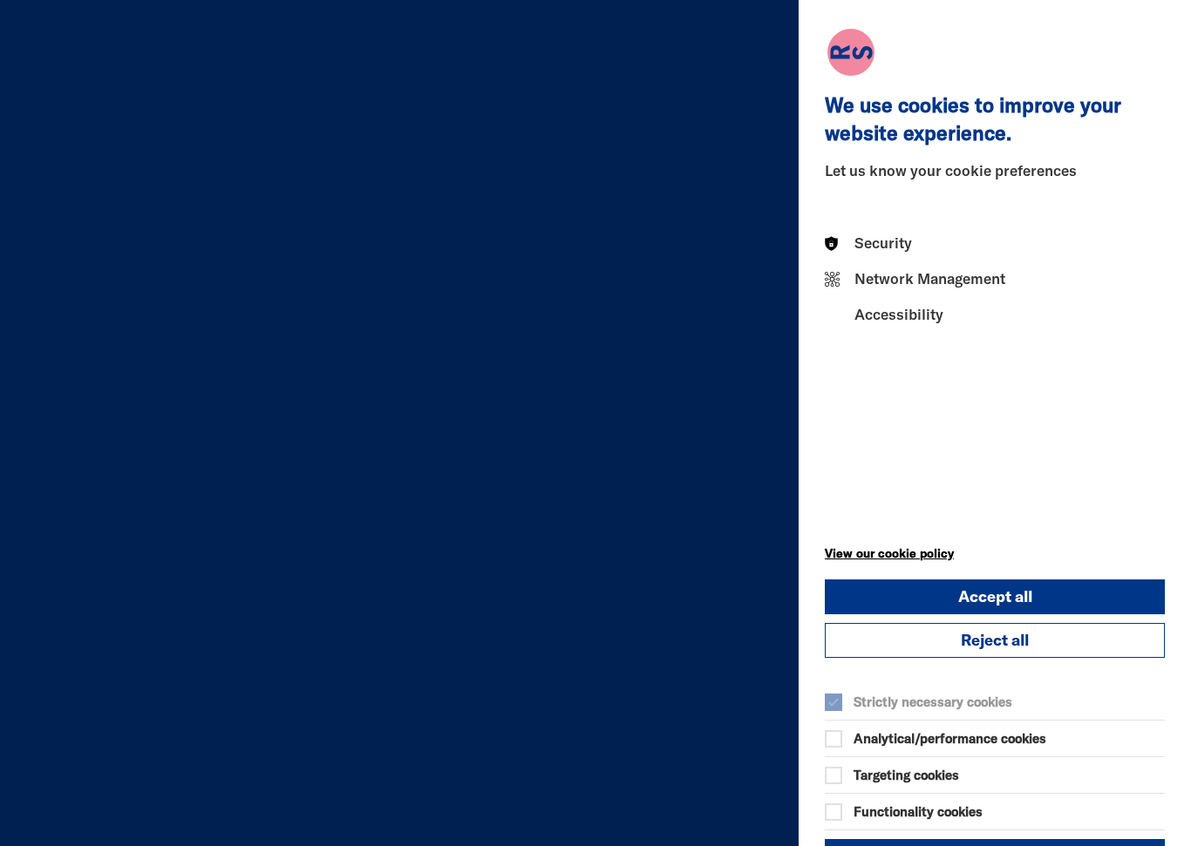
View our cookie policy (889, 553)
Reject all (995, 640)
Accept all (995, 596)
